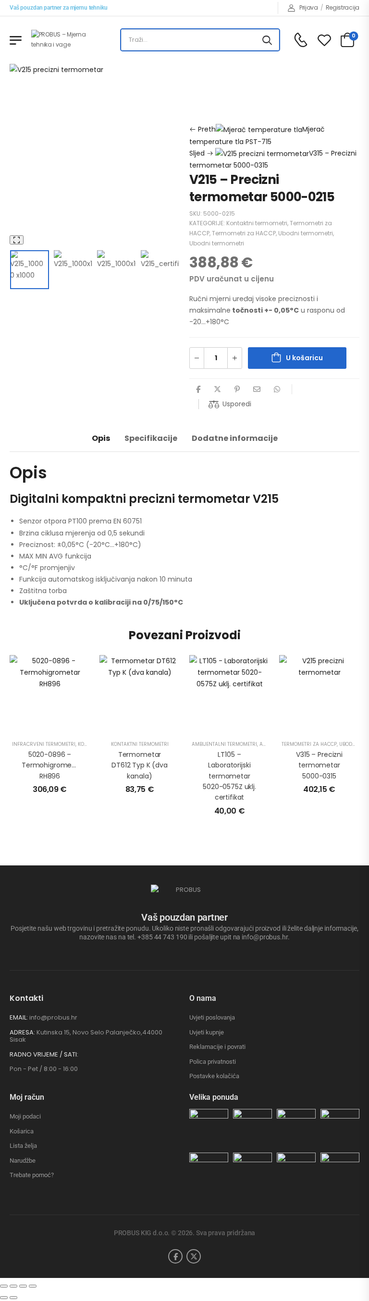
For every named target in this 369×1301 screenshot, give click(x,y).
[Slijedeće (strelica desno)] (13, 1297)
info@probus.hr (53, 1017)
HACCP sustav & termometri (237, 88)
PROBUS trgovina (256, 76)
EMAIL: (19, 1017)
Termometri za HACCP (227, 99)
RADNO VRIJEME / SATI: (44, 1054)
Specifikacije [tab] (150, 438)
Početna (203, 76)
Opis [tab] (101, 438)
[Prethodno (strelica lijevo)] (4, 1297)
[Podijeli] (23, 1286)
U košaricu (304, 358)
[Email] (256, 389)
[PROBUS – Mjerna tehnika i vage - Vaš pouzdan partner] (68, 39)
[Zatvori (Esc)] (33, 1286)
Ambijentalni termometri (224, 744)
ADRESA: (22, 1032)
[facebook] (175, 1256)
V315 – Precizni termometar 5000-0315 (319, 765)
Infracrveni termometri (43, 744)
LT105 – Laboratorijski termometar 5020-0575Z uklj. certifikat (229, 776)
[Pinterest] (237, 389)
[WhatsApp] (277, 389)
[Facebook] (198, 389)
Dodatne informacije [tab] (235, 438)
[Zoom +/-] (4, 1286)
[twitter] (193, 1256)
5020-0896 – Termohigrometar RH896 (51, 765)
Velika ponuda (213, 1097)
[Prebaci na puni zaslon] (13, 1286)
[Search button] (267, 39)
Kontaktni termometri (256, 223)
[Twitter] (217, 389)
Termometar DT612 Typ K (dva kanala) (139, 765)
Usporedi (236, 404)
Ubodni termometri (305, 233)
